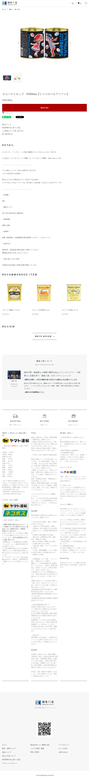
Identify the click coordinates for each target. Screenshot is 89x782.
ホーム (4, 9)
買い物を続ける (7, 134)
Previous (19, 43)
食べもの (17, 9)
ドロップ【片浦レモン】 (70, 310)
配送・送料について (9, 748)
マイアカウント (64, 745)
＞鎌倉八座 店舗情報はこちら (34, 392)
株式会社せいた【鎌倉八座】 (40, 745)
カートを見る (63, 748)
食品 (10, 9)
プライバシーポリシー (9, 763)
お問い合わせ (63, 752)
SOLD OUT (45, 108)
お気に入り (8, 113)
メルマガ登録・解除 (37, 748)
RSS (31, 752)
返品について (6, 124)
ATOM (37, 752)
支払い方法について (9, 756)
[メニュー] (85, 3)
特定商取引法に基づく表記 (11, 127)
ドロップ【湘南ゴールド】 (11, 310)
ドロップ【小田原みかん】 (41, 310)
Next (70, 43)
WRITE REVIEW (43, 336)
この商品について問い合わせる (12, 131)
